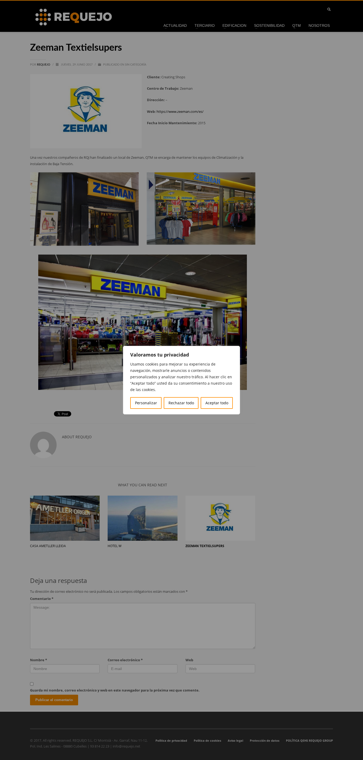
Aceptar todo (216, 402)
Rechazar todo (181, 402)
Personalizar (146, 402)
